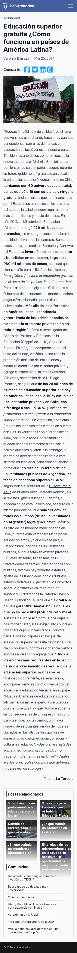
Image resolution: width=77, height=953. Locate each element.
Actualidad (11, 18)
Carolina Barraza (16, 58)
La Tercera (65, 778)
